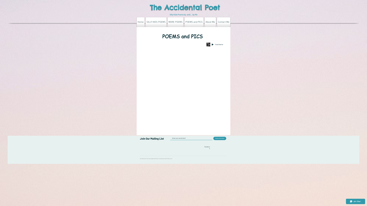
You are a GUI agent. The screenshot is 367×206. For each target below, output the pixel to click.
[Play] (213, 44)
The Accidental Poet (185, 7)
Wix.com (169, 158)
